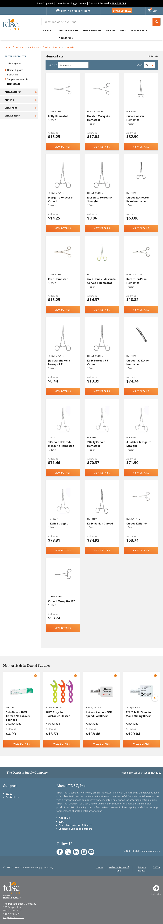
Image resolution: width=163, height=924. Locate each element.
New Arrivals (139, 30)
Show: (140, 64)
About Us (64, 817)
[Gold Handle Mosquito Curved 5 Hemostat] (102, 257)
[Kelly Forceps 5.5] (102, 339)
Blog (61, 821)
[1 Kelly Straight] (62, 502)
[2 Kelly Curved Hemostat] (102, 420)
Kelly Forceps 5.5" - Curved (99, 362)
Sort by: (53, 64)
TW (66, 850)
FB (58, 850)
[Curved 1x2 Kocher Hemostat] (141, 339)
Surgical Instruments (52, 47)
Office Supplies (92, 30)
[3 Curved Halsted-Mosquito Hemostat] (62, 420)
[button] (156, 22)
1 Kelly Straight (58, 523)
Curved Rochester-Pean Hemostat (138, 199)
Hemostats (69, 47)
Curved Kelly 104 (136, 523)
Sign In (65, 10)
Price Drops (65, 37)
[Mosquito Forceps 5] (62, 176)
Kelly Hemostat (58, 116)
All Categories (14, 63)
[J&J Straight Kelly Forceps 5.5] (62, 339)
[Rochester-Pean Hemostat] (141, 257)
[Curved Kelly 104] (141, 502)
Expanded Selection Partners (75, 828)
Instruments (35, 47)
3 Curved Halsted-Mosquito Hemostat (61, 444)
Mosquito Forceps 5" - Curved (61, 199)
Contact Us (12, 797)
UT (89, 850)
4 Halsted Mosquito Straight (138, 444)
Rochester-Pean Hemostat (136, 281)
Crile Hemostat (58, 279)
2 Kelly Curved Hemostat (96, 444)
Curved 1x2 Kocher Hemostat (138, 362)
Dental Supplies (68, 30)
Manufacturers (116, 30)
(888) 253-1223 (152, 772)
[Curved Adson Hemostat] (141, 94)
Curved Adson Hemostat (135, 118)
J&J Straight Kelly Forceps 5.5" (59, 362)
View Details (63, 146)
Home (7, 47)
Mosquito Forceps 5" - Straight (101, 199)
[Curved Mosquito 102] (62, 579)
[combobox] (73, 65)
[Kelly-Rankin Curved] (102, 502)
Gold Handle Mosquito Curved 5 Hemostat (101, 281)
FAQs (9, 793)
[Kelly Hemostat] (62, 94)
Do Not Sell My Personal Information (141, 851)
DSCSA (156, 867)
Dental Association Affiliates (75, 825)
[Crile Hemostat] (62, 257)
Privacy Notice (142, 869)
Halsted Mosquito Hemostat (98, 118)
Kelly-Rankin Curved (100, 523)
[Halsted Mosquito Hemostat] (102, 94)
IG (82, 850)
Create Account (81, 10)
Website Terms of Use (119, 869)
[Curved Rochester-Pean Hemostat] (141, 176)
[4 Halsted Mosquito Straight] (141, 420)
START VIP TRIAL (122, 10)
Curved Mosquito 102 (61, 601)
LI (73, 850)
